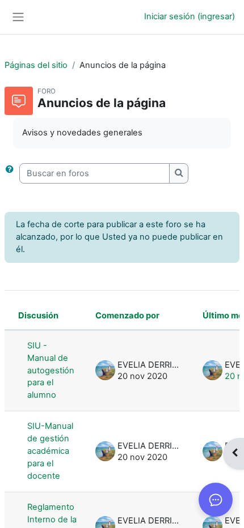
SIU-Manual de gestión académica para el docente (50, 451)
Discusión (38, 315)
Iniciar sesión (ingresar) (189, 16)
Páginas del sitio (36, 65)
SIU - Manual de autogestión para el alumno (50, 370)
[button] (12, 173)
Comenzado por (127, 315)
